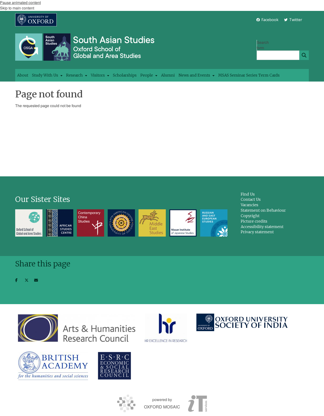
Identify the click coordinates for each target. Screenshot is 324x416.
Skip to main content (17, 8)
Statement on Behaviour (263, 210)
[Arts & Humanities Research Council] (76, 328)
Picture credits (254, 221)
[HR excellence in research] (166, 328)
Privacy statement (257, 231)
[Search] (304, 55)
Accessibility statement (262, 226)
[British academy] (53, 366)
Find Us (248, 194)
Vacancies (249, 204)
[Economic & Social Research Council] (114, 366)
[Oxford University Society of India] (242, 322)
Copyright (250, 215)
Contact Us (251, 199)
